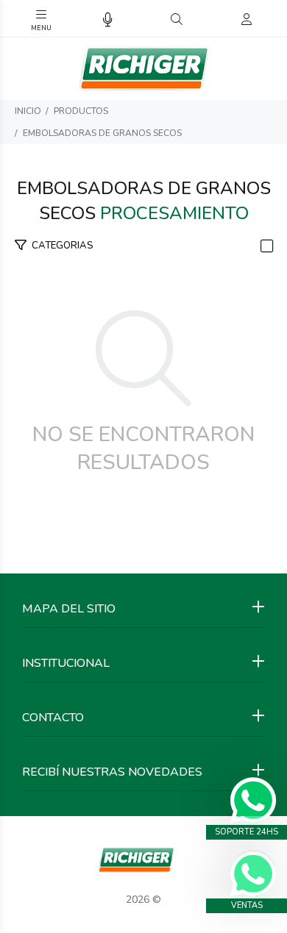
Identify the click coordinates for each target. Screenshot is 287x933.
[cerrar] (272, 20)
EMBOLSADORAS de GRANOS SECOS (102, 133)
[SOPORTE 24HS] (253, 800)
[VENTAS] (253, 873)
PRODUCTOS (81, 111)
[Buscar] (176, 20)
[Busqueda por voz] (107, 20)
